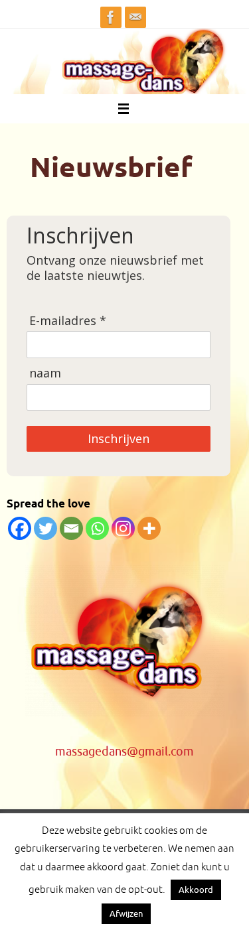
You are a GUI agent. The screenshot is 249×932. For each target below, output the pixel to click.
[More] (149, 528)
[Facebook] (111, 17)
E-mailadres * (67, 320)
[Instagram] (123, 528)
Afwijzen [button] (126, 913)
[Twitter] (45, 528)
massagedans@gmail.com (124, 751)
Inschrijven (118, 438)
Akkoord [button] (196, 890)
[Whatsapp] (97, 528)
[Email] (71, 528)
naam (45, 373)
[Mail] (135, 17)
